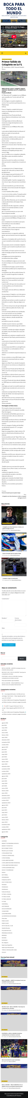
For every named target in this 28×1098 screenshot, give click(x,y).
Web (3, 628)
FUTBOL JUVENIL (6, 894)
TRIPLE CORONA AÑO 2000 (9, 950)
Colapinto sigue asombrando (10, 578)
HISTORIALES (5, 906)
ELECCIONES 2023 (6, 882)
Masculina (4, 918)
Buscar (3, 653)
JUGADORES (5, 911)
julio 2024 (4, 778)
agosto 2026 (5, 723)
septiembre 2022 (6, 829)
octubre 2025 (5, 744)
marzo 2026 (5, 732)
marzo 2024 (5, 788)
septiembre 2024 (6, 773)
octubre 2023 (5, 800)
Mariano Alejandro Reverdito (15, 983)
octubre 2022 (5, 827)
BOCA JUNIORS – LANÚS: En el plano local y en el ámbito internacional (13, 669)
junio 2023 (4, 810)
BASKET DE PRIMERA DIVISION (10, 843)
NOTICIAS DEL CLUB (7, 925)
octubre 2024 (5, 771)
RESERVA (4, 935)
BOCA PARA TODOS (7, 848)
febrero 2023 (5, 819)
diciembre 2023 (6, 795)
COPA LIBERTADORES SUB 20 (9, 865)
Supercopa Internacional (8, 947)
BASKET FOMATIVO (7, 845)
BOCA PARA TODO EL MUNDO (14, 8)
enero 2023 (4, 822)
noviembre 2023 (6, 798)
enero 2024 (4, 793)
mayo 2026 (4, 727)
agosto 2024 (5, 776)
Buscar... (22, 658)
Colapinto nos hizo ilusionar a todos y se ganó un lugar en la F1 (14, 496)
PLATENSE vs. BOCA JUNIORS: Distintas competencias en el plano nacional (12, 677)
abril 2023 (4, 814)
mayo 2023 (4, 812)
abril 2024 (4, 785)
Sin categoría (5, 942)
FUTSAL (4, 901)
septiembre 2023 (6, 802)
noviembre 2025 (6, 742)
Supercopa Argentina (7, 945)
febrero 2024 (5, 790)
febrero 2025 (5, 761)
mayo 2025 (4, 754)
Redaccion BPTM (12, 1061)
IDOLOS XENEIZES (6, 908)
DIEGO (3, 872)
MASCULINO (5, 920)
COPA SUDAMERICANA (8, 867)
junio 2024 (4, 781)
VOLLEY (4, 952)
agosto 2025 (5, 747)
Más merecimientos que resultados (10, 680)
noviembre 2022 (6, 824)
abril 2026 (4, 730)
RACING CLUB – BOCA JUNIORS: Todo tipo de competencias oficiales (14, 673)
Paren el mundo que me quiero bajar (11, 491)
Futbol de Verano (6, 891)
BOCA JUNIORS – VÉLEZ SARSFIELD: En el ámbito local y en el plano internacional (12, 683)
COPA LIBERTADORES (7, 860)
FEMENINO (5, 887)
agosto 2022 (5, 831)
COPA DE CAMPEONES (8, 855)
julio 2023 (4, 807)
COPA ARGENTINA (7, 853)
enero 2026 (4, 737)
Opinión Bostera (6, 928)
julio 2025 (4, 749)
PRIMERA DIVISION (7, 933)
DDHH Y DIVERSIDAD (7, 870)
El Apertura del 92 (6, 879)
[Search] (26, 53)
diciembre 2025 (6, 739)
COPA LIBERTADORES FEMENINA (11, 862)
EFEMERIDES (5, 877)
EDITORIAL (5, 874)
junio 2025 (4, 752)
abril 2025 (4, 756)
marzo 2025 (5, 759)
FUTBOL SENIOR (6, 899)
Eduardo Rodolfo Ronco (15, 530)
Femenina (4, 884)
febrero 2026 (5, 735)
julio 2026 (4, 725)
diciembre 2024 (6, 766)
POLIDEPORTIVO (6, 930)
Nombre (4, 618)
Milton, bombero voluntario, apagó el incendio (14, 702)
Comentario (5, 598)
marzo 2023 (5, 817)
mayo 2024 (4, 783)
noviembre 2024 (6, 769)
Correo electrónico (18, 620)
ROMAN (4, 937)
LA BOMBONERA (6, 913)
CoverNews (10, 1095)
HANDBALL (5, 904)
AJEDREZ (4, 841)
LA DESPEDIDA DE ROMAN (9, 916)
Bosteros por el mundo (6, 59)
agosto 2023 (5, 805)
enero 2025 (4, 764)
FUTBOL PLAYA (6, 896)
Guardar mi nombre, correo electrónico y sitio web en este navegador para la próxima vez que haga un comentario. (13, 638)
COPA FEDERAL (6, 858)
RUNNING (4, 940)
